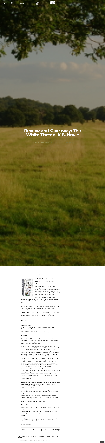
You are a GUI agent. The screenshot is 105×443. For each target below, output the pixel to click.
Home (4, 3)
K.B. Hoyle (43, 281)
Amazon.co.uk (36, 333)
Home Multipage (13, 3)
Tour (43, 274)
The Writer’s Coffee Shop (27, 407)
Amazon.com (31, 331)
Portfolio (22, 3)
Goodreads (49, 279)
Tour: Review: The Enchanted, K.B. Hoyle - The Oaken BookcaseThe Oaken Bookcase (34, 440)
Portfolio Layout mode (38, 3)
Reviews (39, 274)
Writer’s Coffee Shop (40, 331)
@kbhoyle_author (50, 281)
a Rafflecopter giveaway (27, 424)
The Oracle (30, 342)
